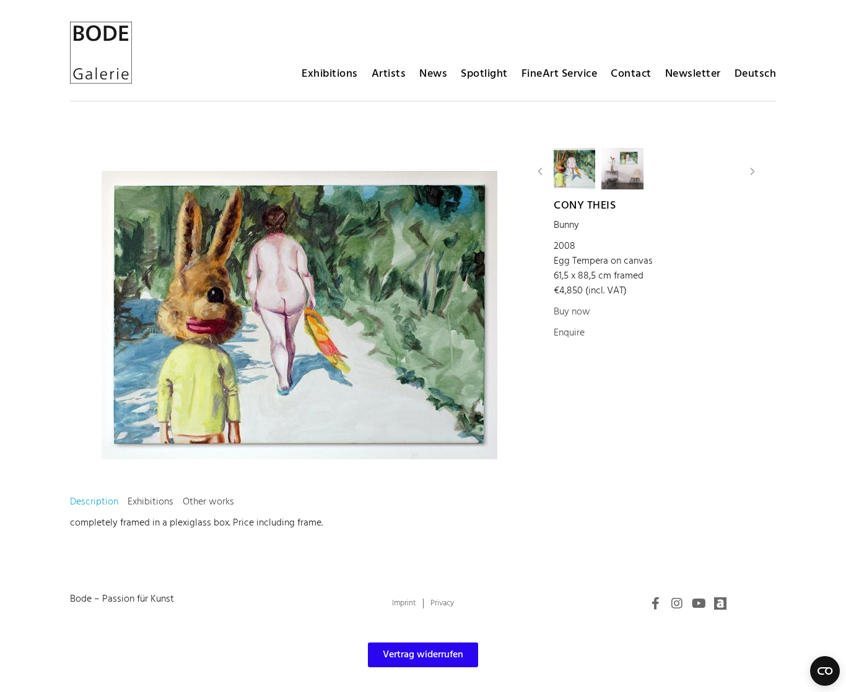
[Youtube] (698, 603)
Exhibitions (330, 74)
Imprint (404, 603)
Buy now (572, 312)
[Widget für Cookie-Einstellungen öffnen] (825, 671)
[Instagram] (676, 603)
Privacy (442, 603)
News (433, 74)
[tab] (94, 502)
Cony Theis (585, 206)
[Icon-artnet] (720, 603)
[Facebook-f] (655, 603)
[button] (540, 171)
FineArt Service (559, 74)
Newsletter (693, 74)
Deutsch (756, 74)
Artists (389, 74)
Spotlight (484, 74)
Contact (631, 74)
